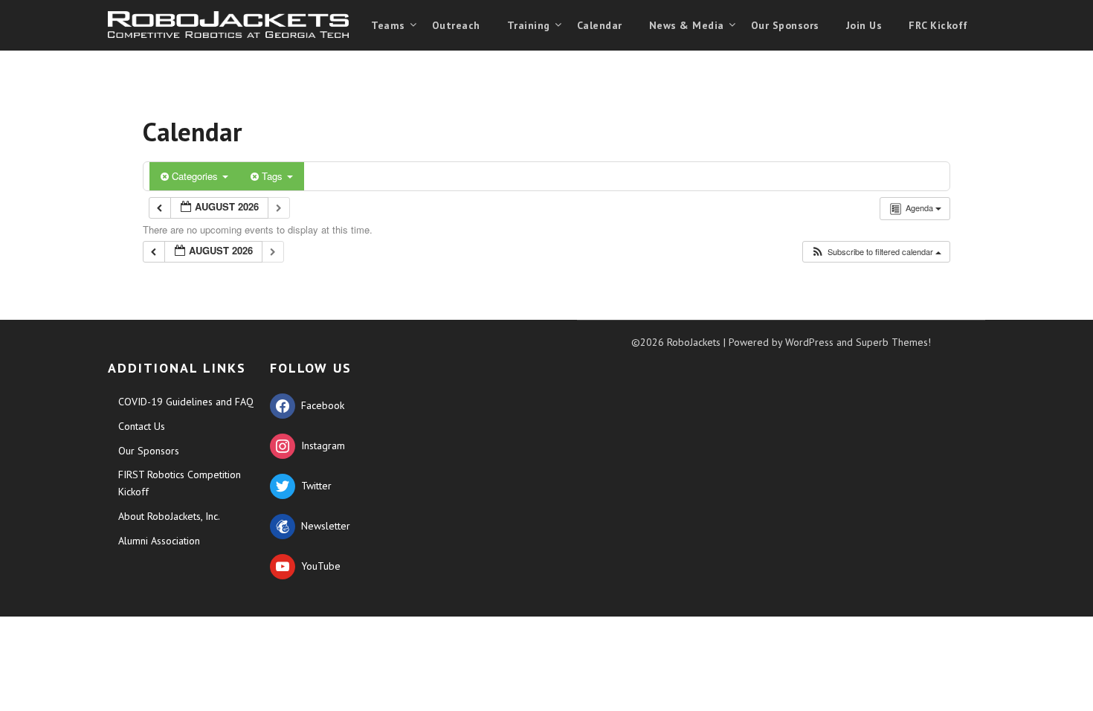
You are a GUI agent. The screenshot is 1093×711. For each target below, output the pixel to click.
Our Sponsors (785, 25)
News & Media (686, 25)
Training (528, 25)
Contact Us (141, 426)
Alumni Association (159, 540)
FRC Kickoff (938, 25)
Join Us (864, 25)
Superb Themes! (893, 342)
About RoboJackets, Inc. (169, 516)
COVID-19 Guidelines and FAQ (186, 401)
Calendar (599, 25)
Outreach (456, 25)
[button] (876, 252)
